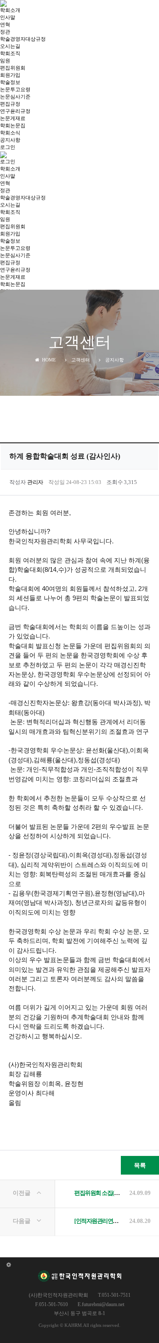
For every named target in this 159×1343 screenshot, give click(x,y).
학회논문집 (12, 126)
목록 (140, 1165)
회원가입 (10, 75)
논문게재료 (12, 118)
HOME (47, 359)
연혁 (5, 25)
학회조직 (10, 53)
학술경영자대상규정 (23, 39)
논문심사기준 (15, 97)
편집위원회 (12, 68)
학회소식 (10, 133)
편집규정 (10, 104)
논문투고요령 (15, 89)
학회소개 (10, 10)
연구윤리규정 (15, 111)
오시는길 (10, 46)
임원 (5, 61)
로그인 (7, 147)
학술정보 (10, 82)
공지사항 (10, 140)
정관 (5, 32)
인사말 (7, 17)
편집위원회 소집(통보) (100, 1192)
